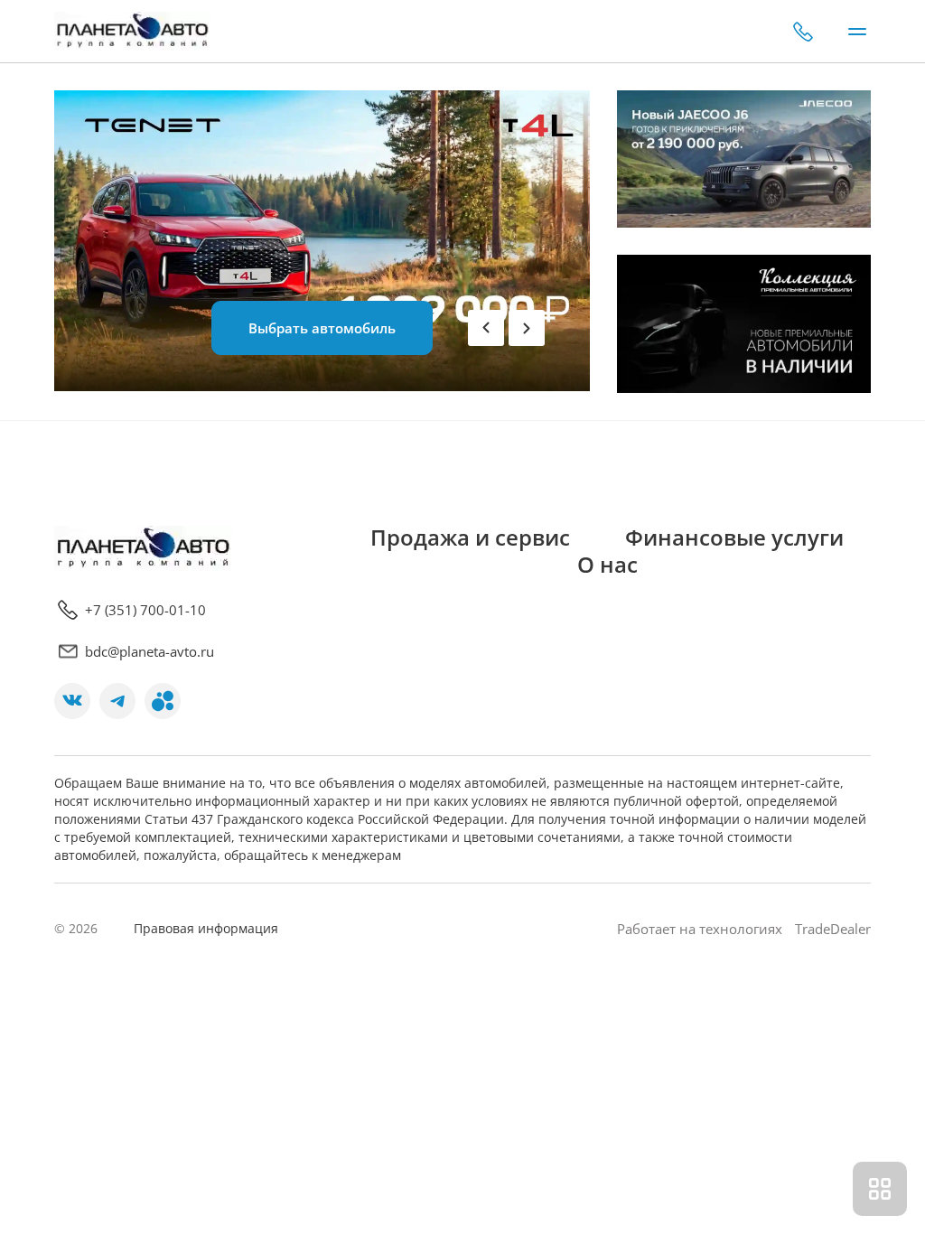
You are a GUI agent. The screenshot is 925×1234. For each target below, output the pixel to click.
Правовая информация (206, 928)
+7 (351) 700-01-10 (803, 31)
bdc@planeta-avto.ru (149, 651)
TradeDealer (831, 929)
